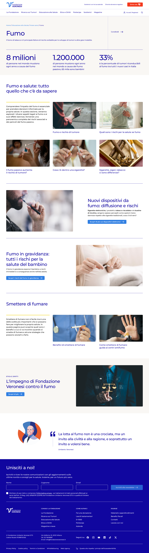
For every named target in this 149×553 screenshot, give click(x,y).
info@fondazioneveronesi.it (56, 539)
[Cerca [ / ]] (142, 12)
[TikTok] (110, 537)
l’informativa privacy (44, 493)
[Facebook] (88, 537)
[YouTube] (99, 537)
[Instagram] (93, 537)
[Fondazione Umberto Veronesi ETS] (14, 4)
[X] (115, 537)
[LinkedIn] (104, 537)
